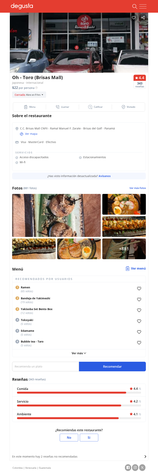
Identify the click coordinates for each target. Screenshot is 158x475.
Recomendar (112, 366)
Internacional (34, 82)
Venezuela (30, 467)
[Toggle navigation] (142, 6)
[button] (29, 106)
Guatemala (45, 467)
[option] (79, 47)
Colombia (18, 467)
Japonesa (18, 82)
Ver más (78, 353)
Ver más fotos (137, 188)
